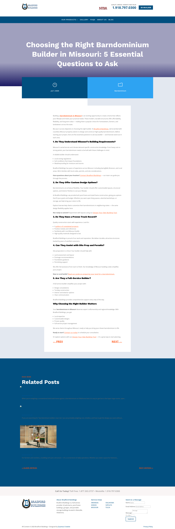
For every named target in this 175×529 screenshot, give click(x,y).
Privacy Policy (148, 527)
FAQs (92, 20)
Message (129, 513)
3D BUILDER (146, 7)
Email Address (130, 507)
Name (128, 503)
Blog (111, 20)
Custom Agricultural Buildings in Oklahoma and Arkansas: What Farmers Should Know (50, 452)
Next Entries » (146, 468)
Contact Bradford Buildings (90, 175)
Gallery (84, 20)
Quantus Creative (64, 527)
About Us (102, 20)
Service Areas (96, 500)
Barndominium (120, 91)
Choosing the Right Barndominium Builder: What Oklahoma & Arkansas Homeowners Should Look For (55, 412)
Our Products (69, 20)
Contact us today (71, 333)
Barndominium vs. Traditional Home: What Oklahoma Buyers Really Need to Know (48, 392)
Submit (131, 519)
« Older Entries (29, 468)
